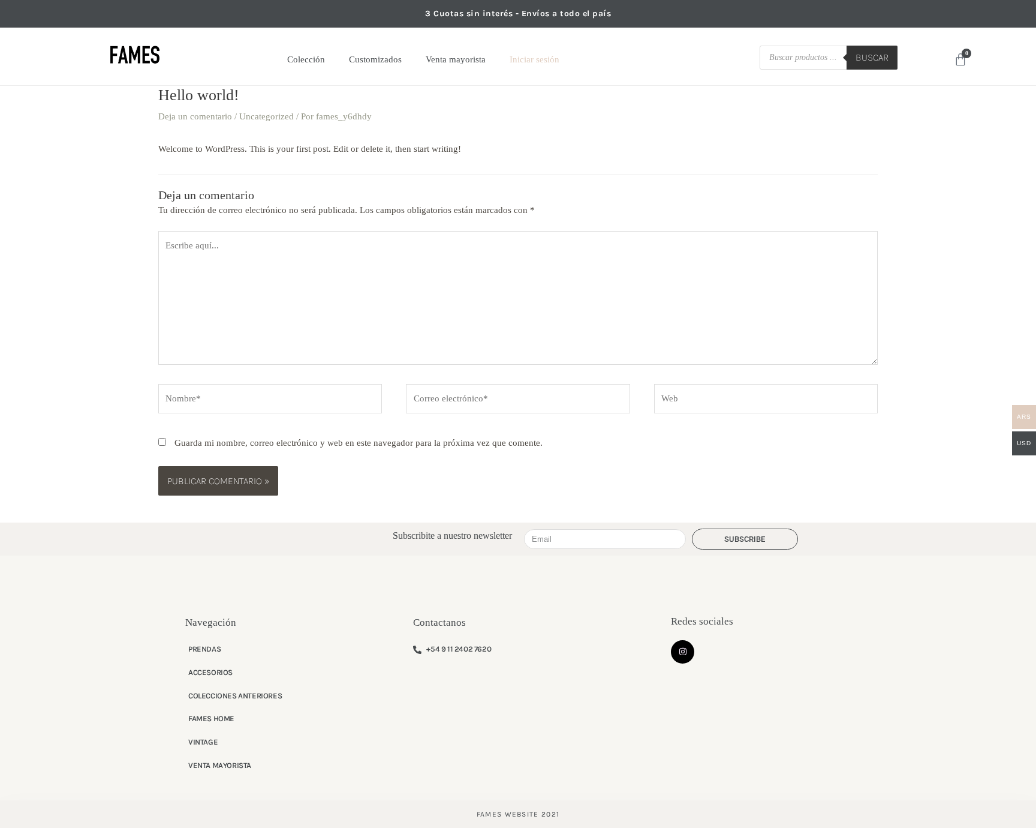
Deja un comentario (195, 116)
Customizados (375, 59)
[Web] (766, 401)
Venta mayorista (456, 59)
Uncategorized (266, 116)
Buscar (872, 57)
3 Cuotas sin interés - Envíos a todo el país (518, 13)
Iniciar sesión (534, 59)
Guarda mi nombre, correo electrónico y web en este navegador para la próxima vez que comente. (358, 443)
